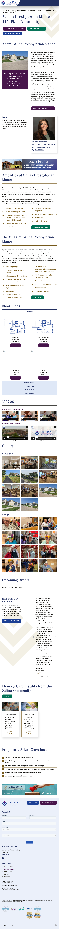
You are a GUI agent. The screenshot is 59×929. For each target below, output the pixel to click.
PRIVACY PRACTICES (7, 882)
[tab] (29, 311)
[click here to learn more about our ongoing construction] (29, 159)
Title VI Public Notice (7, 888)
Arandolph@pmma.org (42, 147)
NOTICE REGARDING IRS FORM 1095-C (10, 891)
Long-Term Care (14, 83)
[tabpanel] (29, 347)
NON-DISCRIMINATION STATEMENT (10, 889)
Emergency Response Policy (9, 885)
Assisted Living (13, 79)
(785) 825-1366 (9, 846)
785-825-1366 (39, 150)
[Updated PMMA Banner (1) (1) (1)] (29, 784)
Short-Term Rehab (15, 86)
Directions (5, 854)
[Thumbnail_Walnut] (15, 351)
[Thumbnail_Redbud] (15, 318)
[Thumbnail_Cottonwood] (43, 318)
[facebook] (3, 858)
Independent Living (15, 76)
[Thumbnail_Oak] (43, 351)
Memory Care (13, 81)
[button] (41, 676)
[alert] (29, 587)
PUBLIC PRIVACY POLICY (8, 881)
